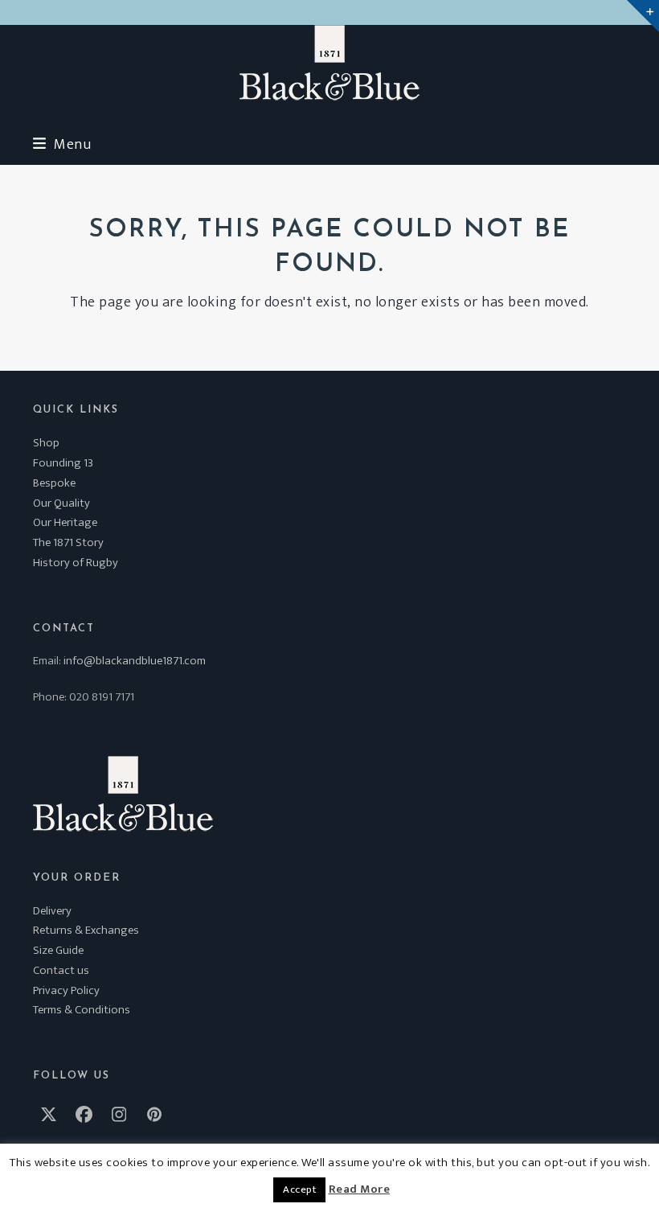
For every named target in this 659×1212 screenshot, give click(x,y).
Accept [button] (299, 1189)
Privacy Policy (66, 990)
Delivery (52, 911)
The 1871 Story (68, 542)
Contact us (61, 970)
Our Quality (61, 503)
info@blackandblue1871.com (134, 661)
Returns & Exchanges (86, 930)
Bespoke (54, 483)
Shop (46, 443)
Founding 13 (63, 463)
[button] (62, 144)
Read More (360, 1189)
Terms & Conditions (81, 1010)
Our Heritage (65, 522)
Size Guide (58, 950)
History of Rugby (75, 563)
